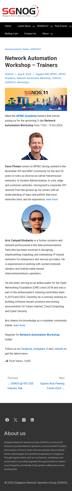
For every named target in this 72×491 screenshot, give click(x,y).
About (45, 33)
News (26, 49)
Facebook (26, 348)
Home (8, 26)
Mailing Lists (11, 33)
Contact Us (30, 33)
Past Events (61, 26)
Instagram (39, 348)
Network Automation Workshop (34, 78)
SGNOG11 (35, 49)
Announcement (13, 49)
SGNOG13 (42, 26)
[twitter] (15, 420)
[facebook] (7, 420)
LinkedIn (58, 348)
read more (52, 199)
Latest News (24, 26)
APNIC (53, 74)
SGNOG (56, 78)
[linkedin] (32, 420)
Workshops (23, 82)
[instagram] (24, 420)
